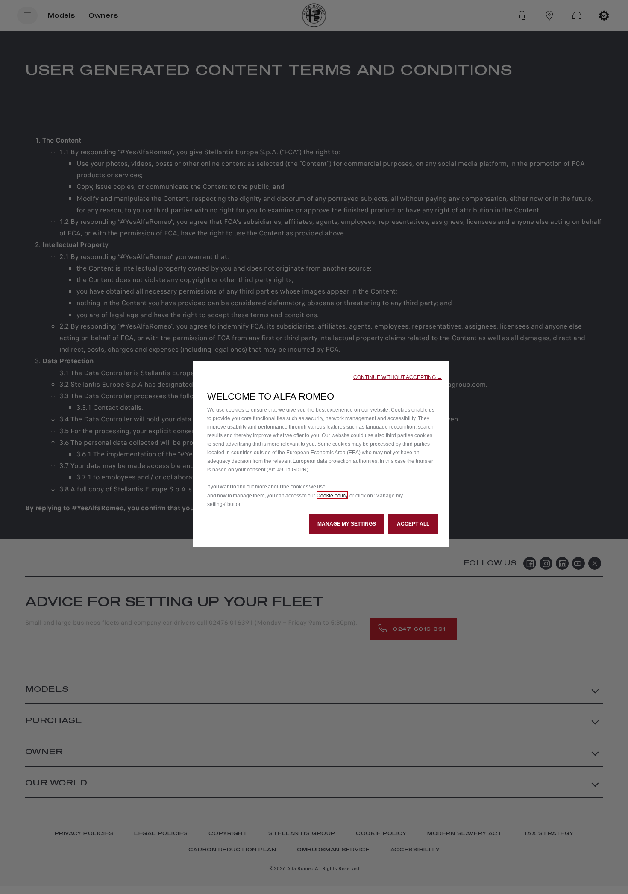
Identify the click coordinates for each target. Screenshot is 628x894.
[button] (397, 377)
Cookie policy (332, 495)
